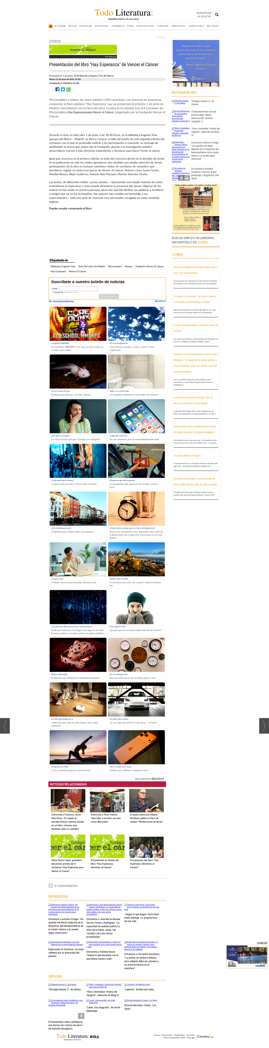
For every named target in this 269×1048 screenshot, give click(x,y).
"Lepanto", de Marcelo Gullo (139, 989)
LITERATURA (162, 26)
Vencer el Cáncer (77, 271)
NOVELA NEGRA (102, 26)
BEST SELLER (213, 26)
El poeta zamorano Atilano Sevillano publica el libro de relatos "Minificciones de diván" (146, 818)
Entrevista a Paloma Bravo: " (102, 955)
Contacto (157, 1035)
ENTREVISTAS (85, 26)
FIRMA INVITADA (178, 26)
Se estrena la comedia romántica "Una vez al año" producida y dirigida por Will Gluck (205, 173)
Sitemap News (179, 1035)
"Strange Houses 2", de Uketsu (64, 989)
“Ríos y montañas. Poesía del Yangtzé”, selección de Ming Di (102, 993)
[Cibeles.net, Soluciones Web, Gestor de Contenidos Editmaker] (205, 1036)
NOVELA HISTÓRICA (145, 26)
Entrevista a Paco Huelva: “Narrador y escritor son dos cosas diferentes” (106, 818)
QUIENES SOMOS (196, 26)
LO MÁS (177, 254)
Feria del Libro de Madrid (91, 266)
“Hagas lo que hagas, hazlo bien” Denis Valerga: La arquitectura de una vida (141, 917)
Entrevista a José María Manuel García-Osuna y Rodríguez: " (103, 927)
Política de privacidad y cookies (174, 1037)
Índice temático (167, 1035)
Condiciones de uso (71, 292)
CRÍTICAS (72, 26)
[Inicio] (50, 26)
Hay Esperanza (58, 271)
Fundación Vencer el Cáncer (150, 266)
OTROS (55, 41)
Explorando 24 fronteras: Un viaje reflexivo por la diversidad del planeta (65, 952)
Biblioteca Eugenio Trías (63, 266)
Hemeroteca (190, 1035)
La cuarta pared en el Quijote (187, 455)
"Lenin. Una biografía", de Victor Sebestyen (103, 1009)
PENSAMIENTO (118, 26)
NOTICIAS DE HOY (184, 92)
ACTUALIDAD (60, 26)
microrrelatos (115, 266)
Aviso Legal (191, 1037)
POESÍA (130, 26)
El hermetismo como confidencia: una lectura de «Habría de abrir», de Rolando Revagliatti (65, 1025)
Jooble (202, 242)
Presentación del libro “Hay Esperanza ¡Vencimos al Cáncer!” (78, 71)
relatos (128, 266)
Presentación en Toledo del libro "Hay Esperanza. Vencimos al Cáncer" (105, 864)
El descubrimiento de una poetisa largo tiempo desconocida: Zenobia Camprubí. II (203, 116)
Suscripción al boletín (204, 14)
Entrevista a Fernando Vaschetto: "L (142, 961)
